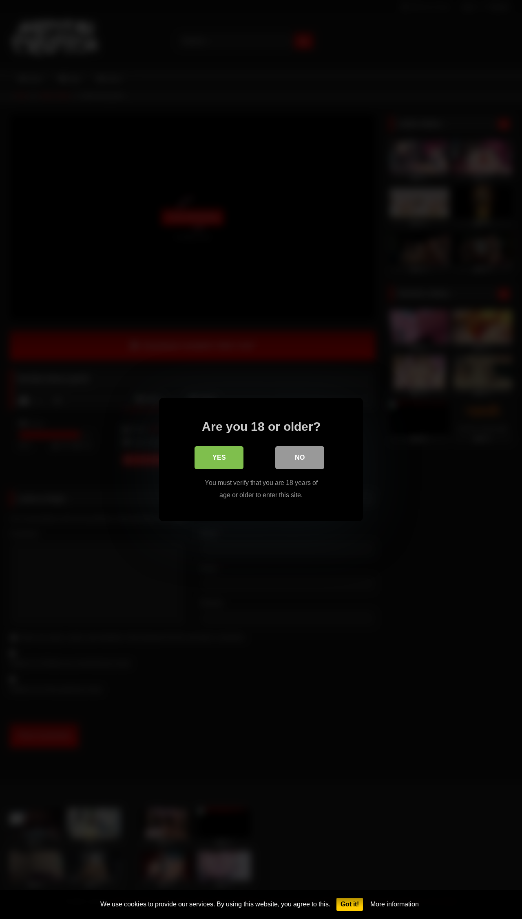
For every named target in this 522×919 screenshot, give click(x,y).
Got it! (350, 904)
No (300, 457)
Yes (219, 457)
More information (394, 904)
